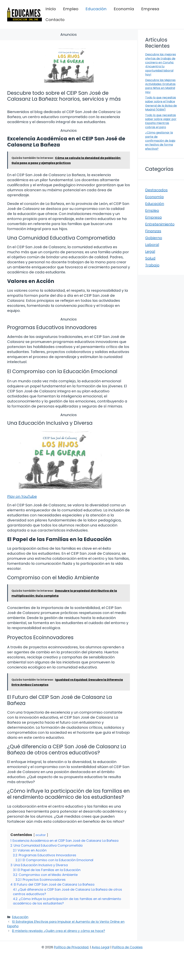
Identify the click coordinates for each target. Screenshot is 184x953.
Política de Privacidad (71, 947)
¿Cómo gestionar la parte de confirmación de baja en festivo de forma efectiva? (160, 140)
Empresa (150, 9)
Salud (150, 258)
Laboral (152, 244)
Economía (124, 9)
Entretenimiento (159, 224)
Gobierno (153, 237)
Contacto (55, 19)
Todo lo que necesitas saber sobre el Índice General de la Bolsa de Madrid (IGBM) (161, 103)
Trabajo (152, 265)
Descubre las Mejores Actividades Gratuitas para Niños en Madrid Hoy (160, 86)
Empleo (70, 9)
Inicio (50, 9)
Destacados (156, 190)
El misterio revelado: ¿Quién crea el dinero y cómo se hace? (58, 931)
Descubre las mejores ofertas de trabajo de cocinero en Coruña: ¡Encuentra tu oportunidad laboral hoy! (160, 64)
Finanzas (153, 230)
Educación (96, 9)
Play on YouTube (22, 496)
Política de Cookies (127, 947)
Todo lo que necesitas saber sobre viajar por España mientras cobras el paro (160, 121)
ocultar (41, 835)
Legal (150, 251)
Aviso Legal (100, 947)
